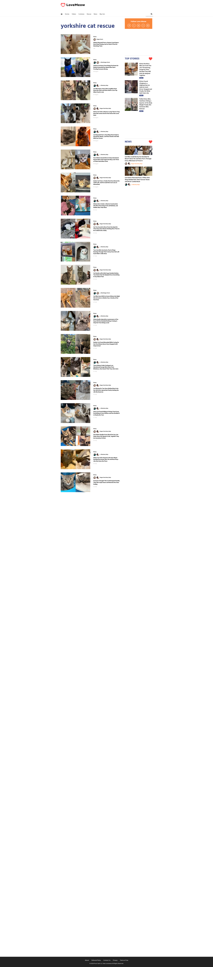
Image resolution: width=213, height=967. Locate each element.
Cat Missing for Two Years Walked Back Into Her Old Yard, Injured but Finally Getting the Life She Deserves (106, 390)
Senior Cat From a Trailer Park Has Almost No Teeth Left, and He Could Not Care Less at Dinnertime (106, 182)
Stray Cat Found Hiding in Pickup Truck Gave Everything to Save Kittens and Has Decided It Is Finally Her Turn (106, 413)
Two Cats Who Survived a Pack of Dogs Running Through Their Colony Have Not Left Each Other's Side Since (106, 251)
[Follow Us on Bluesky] (143, 25)
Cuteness (81, 14)
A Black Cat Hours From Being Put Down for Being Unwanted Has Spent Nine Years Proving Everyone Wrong (105, 67)
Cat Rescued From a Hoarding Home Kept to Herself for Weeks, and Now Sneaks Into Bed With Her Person (106, 136)
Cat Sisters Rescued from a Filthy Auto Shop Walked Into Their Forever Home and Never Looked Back (137, 179)
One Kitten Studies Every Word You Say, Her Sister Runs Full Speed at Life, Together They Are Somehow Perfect (106, 436)
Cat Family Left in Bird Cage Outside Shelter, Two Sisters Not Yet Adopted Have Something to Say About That (106, 274)
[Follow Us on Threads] (148, 25)
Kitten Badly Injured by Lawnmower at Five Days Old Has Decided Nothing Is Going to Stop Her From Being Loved (105, 321)
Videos (74, 14)
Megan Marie (100, 39)
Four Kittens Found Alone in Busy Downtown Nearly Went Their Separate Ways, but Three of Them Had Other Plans (106, 159)
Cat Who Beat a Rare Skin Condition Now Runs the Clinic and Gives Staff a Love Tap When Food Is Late (105, 90)
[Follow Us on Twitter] (134, 25)
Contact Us (106, 502)
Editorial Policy (96, 502)
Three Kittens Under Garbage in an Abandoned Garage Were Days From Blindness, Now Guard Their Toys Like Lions (105, 367)
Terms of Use (124, 502)
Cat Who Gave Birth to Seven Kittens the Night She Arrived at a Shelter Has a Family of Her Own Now (106, 297)
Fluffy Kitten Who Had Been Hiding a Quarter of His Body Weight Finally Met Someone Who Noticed (145, 104)
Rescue (89, 14)
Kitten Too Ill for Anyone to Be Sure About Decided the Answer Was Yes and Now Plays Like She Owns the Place (105, 459)
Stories (67, 14)
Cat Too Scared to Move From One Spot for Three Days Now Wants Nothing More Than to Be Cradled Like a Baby (106, 228)
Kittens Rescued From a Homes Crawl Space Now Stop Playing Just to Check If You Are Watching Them (106, 44)
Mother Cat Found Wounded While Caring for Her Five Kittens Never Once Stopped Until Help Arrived (106, 344)
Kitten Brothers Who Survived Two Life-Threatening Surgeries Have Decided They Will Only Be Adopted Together (145, 69)
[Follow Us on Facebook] (129, 25)
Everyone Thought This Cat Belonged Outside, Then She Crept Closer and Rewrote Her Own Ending (106, 482)
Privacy (115, 502)
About (87, 502)
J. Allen (101, 62)
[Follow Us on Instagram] (138, 25)
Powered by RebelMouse (149, 16)
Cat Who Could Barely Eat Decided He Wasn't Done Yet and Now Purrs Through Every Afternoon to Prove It (138, 159)
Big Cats (102, 14)
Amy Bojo (105, 85)
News (95, 14)
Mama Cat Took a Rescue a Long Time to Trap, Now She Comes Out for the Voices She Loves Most (106, 113)
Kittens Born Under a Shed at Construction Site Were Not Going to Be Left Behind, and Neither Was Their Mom (105, 205)
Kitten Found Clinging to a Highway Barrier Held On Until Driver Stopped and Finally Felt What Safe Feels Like (145, 87)
